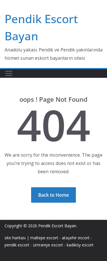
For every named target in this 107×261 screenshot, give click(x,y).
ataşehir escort (76, 237)
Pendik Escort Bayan (57, 225)
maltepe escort (44, 237)
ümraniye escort (48, 245)
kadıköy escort (80, 245)
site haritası (15, 237)
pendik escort (17, 245)
